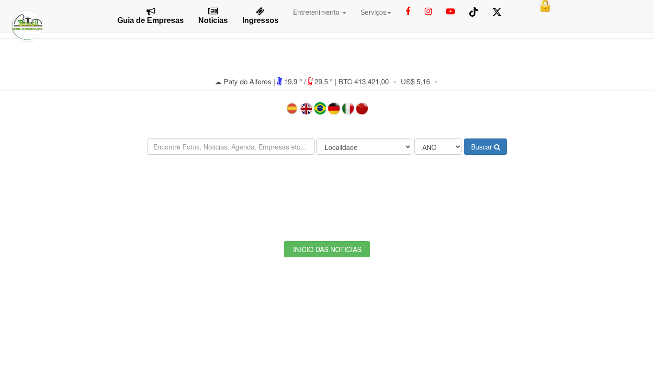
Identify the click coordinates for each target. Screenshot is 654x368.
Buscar (482, 146)
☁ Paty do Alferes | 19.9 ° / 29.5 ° (274, 81)
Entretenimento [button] (317, 12)
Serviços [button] (373, 12)
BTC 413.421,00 (363, 81)
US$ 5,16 (415, 81)
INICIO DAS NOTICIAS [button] (327, 249)
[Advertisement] (327, 191)
